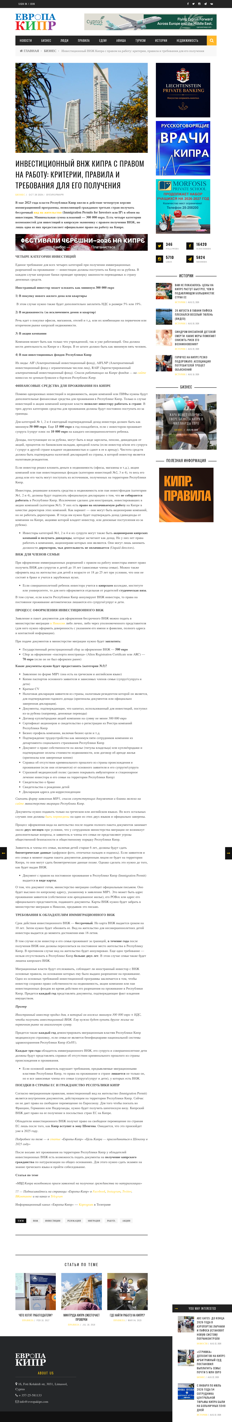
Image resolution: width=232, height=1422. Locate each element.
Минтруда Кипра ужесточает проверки (81, 1317)
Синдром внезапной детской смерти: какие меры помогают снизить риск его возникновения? (195, 338)
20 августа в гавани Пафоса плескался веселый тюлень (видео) (194, 314)
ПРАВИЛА (84, 40)
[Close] (176, 1308)
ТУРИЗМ (140, 40)
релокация (74, 1220)
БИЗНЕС (50, 51)
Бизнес (46, 40)
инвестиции (52, 1220)
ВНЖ (35, 1220)
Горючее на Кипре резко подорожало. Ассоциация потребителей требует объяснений (193, 363)
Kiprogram (86, 1204)
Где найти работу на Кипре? (127, 1315)
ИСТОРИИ (161, 40)
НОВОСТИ (26, 40)
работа (111, 1220)
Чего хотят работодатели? (36, 1315)
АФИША (121, 40)
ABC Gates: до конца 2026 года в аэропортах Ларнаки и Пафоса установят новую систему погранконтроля (211, 1328)
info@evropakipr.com (34, 1401)
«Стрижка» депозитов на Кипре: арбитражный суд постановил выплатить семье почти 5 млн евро (211, 1362)
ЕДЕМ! (103, 40)
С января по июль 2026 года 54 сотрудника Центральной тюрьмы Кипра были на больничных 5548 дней (211, 1397)
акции (126, 1220)
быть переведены (57, 816)
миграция (94, 1220)
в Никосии (57, 623)
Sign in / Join (26, 4)
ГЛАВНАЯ (31, 51)
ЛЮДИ (65, 40)
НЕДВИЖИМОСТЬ (187, 40)
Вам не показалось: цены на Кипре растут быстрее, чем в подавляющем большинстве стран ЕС (194, 291)
